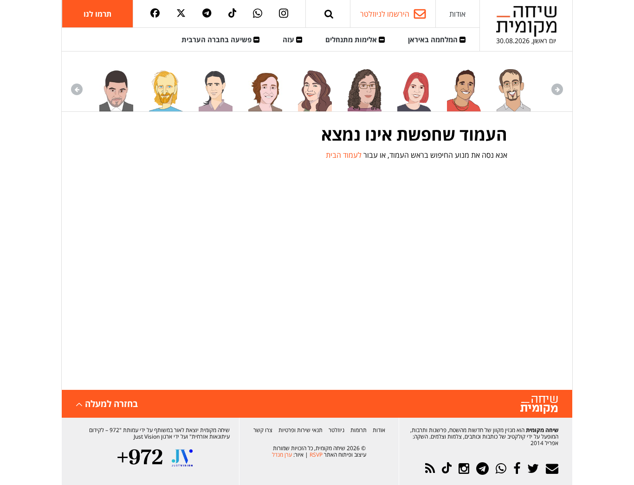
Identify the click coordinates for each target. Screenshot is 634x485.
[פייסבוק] (155, 13)
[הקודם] (557, 89)
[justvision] (182, 457)
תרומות (358, 430)
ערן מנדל (282, 455)
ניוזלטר (336, 430)
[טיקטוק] (232, 13)
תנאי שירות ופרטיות (300, 430)
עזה (289, 39)
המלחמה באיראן (433, 39)
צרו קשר (262, 430)
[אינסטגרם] (283, 14)
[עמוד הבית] (526, 21)
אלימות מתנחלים (352, 39)
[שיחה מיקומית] (539, 404)
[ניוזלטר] (552, 468)
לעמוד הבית (344, 155)
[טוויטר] (181, 13)
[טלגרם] (206, 13)
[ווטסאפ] (257, 14)
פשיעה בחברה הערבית (217, 39)
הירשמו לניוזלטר (384, 14)
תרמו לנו (97, 14)
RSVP (316, 455)
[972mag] (139, 457)
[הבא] (77, 89)
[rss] (430, 468)
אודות (457, 14)
